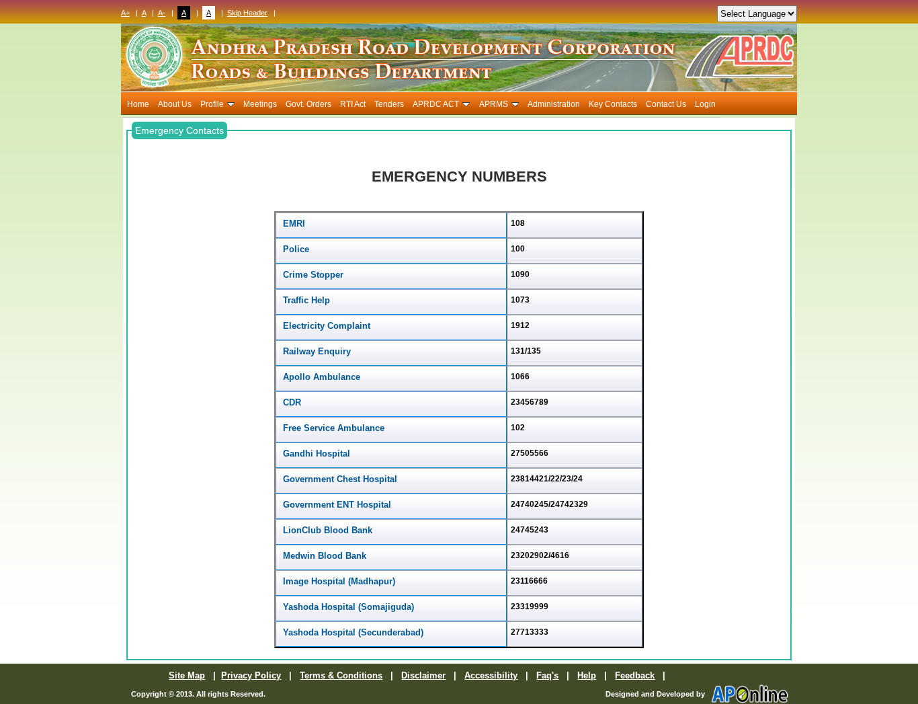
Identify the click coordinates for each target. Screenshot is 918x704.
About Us (175, 104)
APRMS (493, 104)
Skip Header (247, 13)
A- (161, 13)
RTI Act (353, 104)
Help (586, 675)
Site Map (187, 675)
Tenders (389, 104)
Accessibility (490, 675)
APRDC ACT (436, 104)
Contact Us (666, 104)
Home (138, 104)
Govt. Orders (308, 104)
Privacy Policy (251, 675)
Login (705, 104)
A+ (125, 13)
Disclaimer (423, 675)
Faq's (547, 675)
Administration (554, 104)
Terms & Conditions (341, 675)
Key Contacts (613, 104)
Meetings (260, 104)
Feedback (635, 675)
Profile (212, 104)
